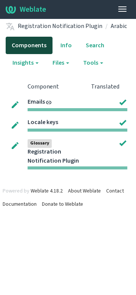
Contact (115, 191)
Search (95, 45)
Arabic (119, 26)
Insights (23, 63)
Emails (36, 102)
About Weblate (84, 191)
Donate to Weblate (62, 204)
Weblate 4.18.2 (47, 191)
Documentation (20, 204)
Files (59, 63)
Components (29, 45)
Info (66, 45)
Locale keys (43, 122)
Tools (91, 63)
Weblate (33, 9)
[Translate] (15, 104)
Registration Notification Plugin (60, 26)
